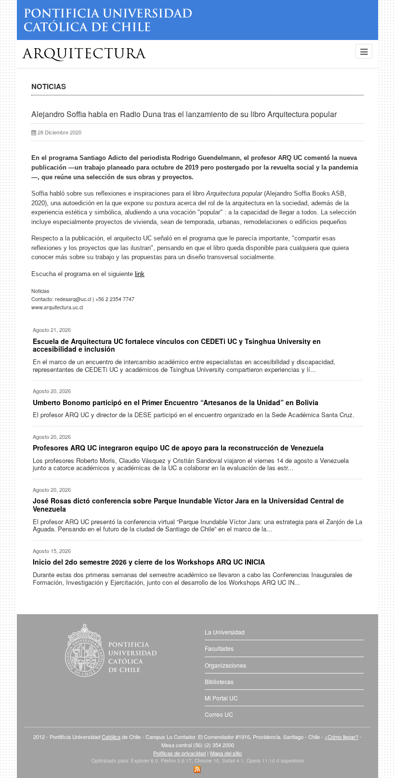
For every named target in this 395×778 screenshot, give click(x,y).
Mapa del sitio (226, 753)
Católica (111, 736)
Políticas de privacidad (179, 753)
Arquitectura (84, 55)
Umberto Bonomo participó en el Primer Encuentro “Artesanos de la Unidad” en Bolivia (175, 402)
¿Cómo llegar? (341, 736)
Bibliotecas (219, 681)
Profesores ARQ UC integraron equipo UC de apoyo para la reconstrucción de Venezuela (178, 447)
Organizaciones (225, 665)
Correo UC (219, 714)
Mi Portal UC (221, 698)
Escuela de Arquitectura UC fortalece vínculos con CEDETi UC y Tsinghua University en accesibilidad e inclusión (177, 345)
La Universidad (225, 632)
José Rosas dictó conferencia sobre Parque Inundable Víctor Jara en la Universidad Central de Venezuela (188, 505)
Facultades (219, 648)
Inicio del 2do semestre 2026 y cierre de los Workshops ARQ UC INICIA (149, 562)
